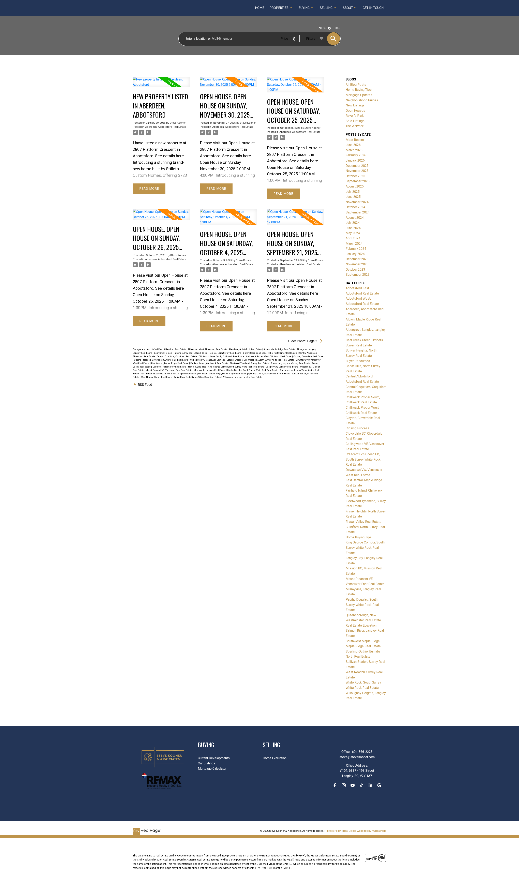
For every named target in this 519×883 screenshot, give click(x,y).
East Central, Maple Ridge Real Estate (170, 363)
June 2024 (353, 228)
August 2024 (355, 218)
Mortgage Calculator (212, 768)
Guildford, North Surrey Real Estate (169, 366)
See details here (169, 155)
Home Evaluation (274, 758)
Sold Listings (355, 121)
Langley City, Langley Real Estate (282, 366)
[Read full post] (161, 84)
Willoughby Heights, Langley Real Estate (242, 377)
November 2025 (357, 171)
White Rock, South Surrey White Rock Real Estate (197, 377)
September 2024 (358, 212)
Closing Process (142, 360)
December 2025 (357, 166)
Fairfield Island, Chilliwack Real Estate (209, 363)
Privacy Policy (333, 830)
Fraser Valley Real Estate (363, 522)
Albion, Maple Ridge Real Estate (280, 349)
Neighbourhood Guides (362, 100)
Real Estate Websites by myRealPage (364, 830)
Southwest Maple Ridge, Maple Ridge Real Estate (222, 373)
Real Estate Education (151, 373)
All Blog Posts (356, 85)
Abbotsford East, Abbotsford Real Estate (167, 349)
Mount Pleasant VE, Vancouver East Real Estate (169, 370)
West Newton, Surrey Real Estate (157, 377)
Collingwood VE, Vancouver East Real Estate (211, 360)
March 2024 (354, 243)
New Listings (355, 105)
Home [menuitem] (259, 8)
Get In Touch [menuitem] (373, 8)
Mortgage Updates (359, 95)
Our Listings (206, 763)
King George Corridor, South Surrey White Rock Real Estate (236, 366)
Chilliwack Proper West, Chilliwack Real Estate (269, 356)
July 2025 (353, 192)
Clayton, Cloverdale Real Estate (308, 356)
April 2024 (353, 238)
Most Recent (355, 140)
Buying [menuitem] (304, 8)
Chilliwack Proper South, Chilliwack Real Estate (222, 356)
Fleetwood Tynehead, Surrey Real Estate (249, 363)
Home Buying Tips (197, 366)
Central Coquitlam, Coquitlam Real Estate (177, 356)
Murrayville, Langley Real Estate (210, 370)
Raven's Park (355, 116)
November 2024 (357, 202)
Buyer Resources (251, 353)
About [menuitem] (348, 8)
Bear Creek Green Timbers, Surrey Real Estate (177, 353)
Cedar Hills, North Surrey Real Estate (280, 353)
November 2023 (357, 264)
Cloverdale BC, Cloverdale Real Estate (170, 360)
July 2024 (353, 223)
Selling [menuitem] (326, 8)
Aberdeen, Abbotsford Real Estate (165, 126)
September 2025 (358, 181)
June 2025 (353, 197)
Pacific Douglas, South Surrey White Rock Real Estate (253, 370)
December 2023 (357, 259)
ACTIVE (322, 28)
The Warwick (355, 126)
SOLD (338, 28)
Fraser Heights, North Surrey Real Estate (291, 363)
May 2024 (353, 233)
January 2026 (355, 160)
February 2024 (356, 249)
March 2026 (354, 150)
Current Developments (214, 758)
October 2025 (355, 176)
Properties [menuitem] (278, 8)
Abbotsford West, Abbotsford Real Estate (208, 349)
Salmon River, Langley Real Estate (180, 373)
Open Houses (355, 111)
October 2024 (355, 207)
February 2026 (356, 155)
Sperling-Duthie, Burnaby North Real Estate (269, 373)
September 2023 (358, 274)
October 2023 (355, 269)
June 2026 (353, 145)
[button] (335, 785)
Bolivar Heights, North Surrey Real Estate (222, 353)
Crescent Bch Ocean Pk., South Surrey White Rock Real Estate (265, 360)
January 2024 (355, 254)
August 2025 (355, 186)
